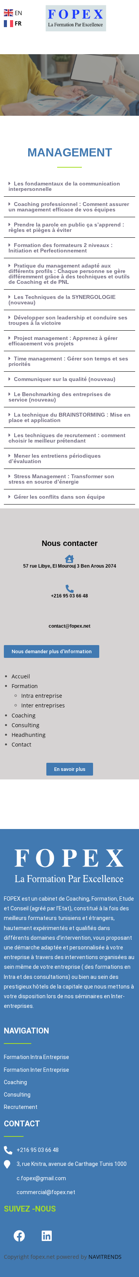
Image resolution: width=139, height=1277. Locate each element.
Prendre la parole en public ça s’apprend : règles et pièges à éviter (66, 227)
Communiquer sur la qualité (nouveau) (64, 379)
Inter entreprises (43, 705)
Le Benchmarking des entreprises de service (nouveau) (59, 397)
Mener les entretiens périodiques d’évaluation (54, 458)
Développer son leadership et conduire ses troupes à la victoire (67, 320)
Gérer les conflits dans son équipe (59, 497)
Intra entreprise (41, 695)
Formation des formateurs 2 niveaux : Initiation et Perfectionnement (60, 248)
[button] (69, 186)
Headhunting (29, 734)
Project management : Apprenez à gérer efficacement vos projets (62, 341)
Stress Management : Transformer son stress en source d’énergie (61, 479)
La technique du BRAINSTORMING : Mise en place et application (69, 417)
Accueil (21, 676)
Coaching (24, 715)
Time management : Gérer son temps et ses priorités (68, 361)
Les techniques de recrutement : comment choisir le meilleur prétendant (66, 438)
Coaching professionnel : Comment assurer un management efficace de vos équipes (68, 207)
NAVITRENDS (105, 1256)
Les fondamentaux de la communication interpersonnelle (64, 186)
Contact (21, 744)
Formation (25, 686)
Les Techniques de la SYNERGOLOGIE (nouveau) (61, 300)
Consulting (25, 725)
